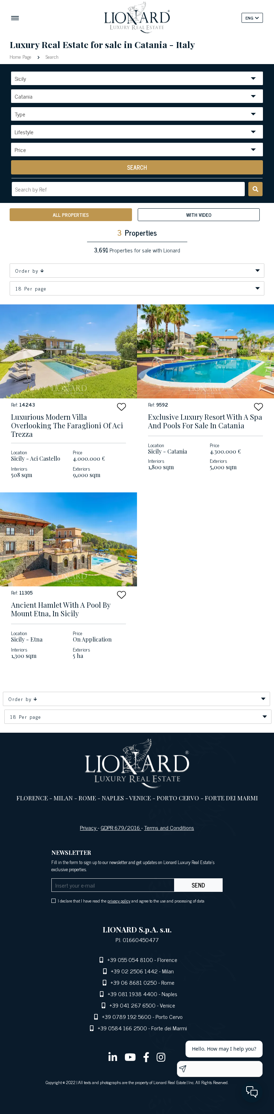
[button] (121, 406)
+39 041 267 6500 (132, 1005)
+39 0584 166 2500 (122, 1027)
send (198, 885)
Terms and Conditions (169, 827)
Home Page (21, 56)
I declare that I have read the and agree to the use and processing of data (131, 901)
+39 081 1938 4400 (132, 993)
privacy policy (118, 900)
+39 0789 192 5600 (127, 1016)
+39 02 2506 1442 (134, 971)
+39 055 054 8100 (130, 959)
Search (51, 56)
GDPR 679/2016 (121, 827)
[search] (255, 189)
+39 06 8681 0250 (133, 982)
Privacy (89, 827)
